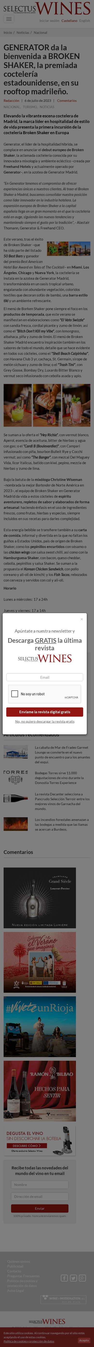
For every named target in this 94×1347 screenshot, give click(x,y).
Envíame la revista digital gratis (44, 712)
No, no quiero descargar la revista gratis (44, 721)
